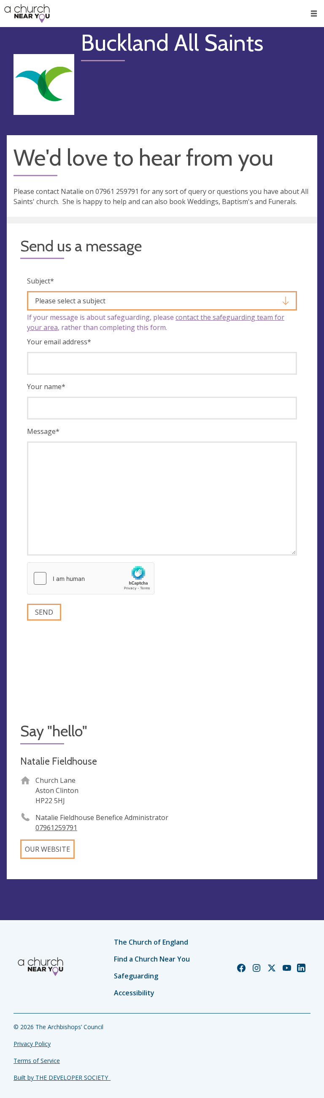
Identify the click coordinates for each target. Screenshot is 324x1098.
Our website (47, 849)
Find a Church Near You (152, 959)
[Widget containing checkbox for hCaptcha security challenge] (90, 578)
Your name (46, 386)
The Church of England (151, 942)
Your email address (59, 341)
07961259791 (56, 827)
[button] (314, 13)
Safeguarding (136, 976)
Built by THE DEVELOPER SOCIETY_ (62, 1077)
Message (43, 431)
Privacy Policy (32, 1044)
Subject (40, 281)
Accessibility (134, 992)
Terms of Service (37, 1061)
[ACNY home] (27, 13)
